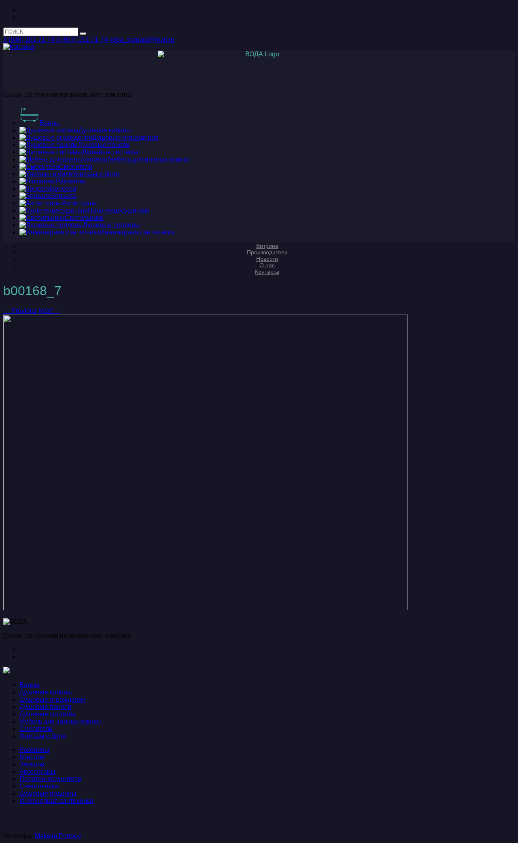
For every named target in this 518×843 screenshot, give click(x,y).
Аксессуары (37, 771)
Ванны (29, 684)
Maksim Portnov (58, 835)
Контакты (267, 271)
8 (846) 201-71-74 (29, 39)
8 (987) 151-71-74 (82, 39)
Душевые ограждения (52, 699)
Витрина (267, 246)
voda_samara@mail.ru (141, 39)
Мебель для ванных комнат (60, 721)
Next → (49, 310)
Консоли (32, 757)
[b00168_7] (205, 608)
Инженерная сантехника (56, 800)
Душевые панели (45, 706)
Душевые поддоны (47, 793)
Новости (267, 258)
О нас (267, 265)
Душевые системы (47, 714)
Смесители (36, 728)
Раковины (34, 749)
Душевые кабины (45, 692)
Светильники (38, 786)
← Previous (20, 310)
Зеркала (32, 764)
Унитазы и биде (42, 735)
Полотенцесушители (50, 778)
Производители (267, 252)
